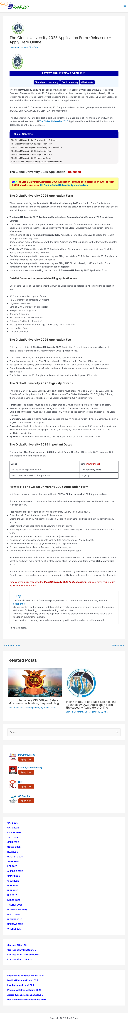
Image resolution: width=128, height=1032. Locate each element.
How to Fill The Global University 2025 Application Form (36, 162)
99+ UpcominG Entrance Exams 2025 (26, 999)
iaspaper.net (19, 603)
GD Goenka (87, 82)
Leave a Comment (19, 47)
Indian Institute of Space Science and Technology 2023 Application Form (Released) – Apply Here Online (91, 704)
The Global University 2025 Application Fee (31, 151)
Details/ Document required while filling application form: (37, 147)
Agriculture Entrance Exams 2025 (25, 995)
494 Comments (15, 707)
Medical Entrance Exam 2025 (22, 980)
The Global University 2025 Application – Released (34, 140)
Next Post (118, 645)
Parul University (70, 82)
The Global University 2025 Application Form (31, 144)
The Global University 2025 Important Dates (31, 158)
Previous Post (11, 645)
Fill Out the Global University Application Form (64, 185)
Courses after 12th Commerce (23, 954)
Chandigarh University (47, 82)
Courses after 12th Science (21, 950)
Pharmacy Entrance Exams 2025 (24, 990)
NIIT (20, 782)
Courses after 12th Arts (19, 959)
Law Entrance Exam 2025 (20, 985)
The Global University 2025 (53, 121)
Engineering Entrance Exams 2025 (25, 975)
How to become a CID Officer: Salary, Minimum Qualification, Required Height (35, 702)
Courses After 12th (17, 945)
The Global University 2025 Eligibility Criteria (31, 154)
